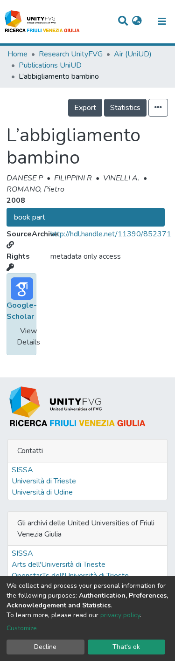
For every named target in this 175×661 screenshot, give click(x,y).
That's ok (126, 646)
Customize (22, 628)
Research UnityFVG (71, 54)
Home (17, 54)
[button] (137, 21)
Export (85, 108)
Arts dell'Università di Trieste (58, 564)
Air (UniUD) (133, 54)
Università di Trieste (44, 481)
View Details (28, 336)
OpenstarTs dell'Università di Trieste (70, 576)
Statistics (125, 108)
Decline (45, 646)
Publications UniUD (50, 65)
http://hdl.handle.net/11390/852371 (110, 234)
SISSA (22, 470)
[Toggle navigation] (162, 21)
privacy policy (120, 615)
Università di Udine (42, 492)
